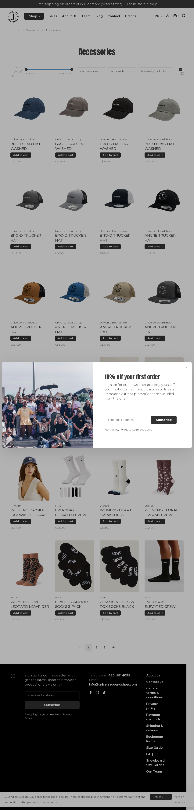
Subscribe (164, 420)
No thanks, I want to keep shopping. (129, 429)
